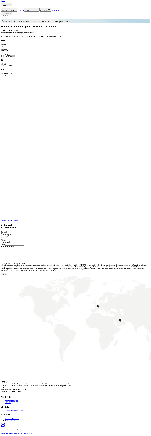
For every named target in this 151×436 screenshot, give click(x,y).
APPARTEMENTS (11, 401)
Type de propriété (6, 234)
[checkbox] (1, 236)
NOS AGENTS (10, 420)
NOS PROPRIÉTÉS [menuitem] (8, 10)
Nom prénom (5, 242)
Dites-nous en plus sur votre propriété (13, 263)
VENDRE (20, 10)
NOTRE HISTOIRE (12, 419)
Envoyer (4, 274)
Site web (3, 232)
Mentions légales (6, 433)
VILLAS (8, 403)
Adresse (3, 240)
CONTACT (55, 10)
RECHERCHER (65, 22)
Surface (3, 238)
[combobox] (27, 21)
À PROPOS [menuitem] (43, 10)
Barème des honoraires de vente (22, 433)
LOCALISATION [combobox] (8, 22)
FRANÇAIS (5, 5)
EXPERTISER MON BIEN (14, 411)
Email (3, 244)
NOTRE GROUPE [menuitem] (30, 10)
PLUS (56, 22)
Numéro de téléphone (8, 246)
